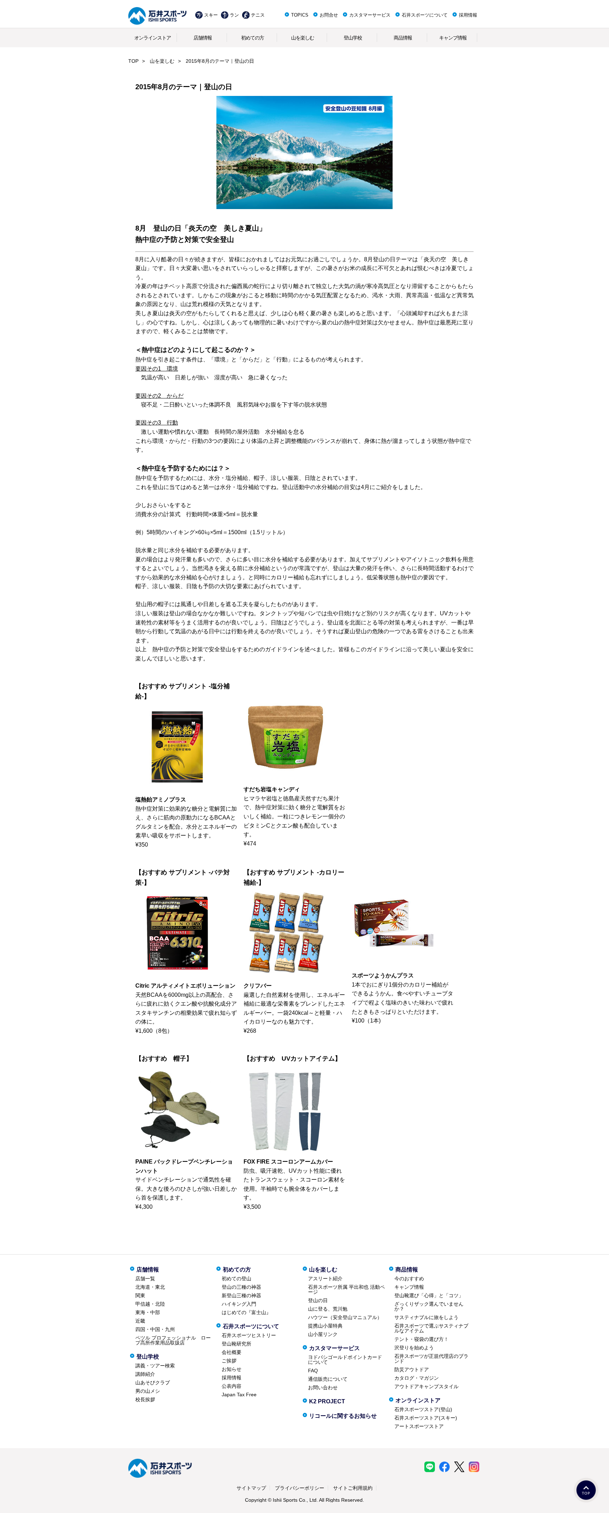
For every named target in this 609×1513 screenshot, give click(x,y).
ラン (234, 15)
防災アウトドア (411, 1369)
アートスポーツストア (419, 1426)
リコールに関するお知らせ (343, 1416)
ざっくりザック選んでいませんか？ (428, 1306)
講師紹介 (145, 1374)
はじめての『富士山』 (246, 1312)
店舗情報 (202, 38)
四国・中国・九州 (155, 1329)
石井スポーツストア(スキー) (425, 1418)
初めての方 (252, 38)
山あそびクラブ (152, 1382)
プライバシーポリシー (299, 1488)
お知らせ (231, 1369)
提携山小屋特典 (325, 1326)
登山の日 (318, 1300)
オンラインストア (152, 38)
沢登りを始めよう (414, 1347)
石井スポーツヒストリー (249, 1335)
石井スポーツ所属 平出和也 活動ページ (346, 1289)
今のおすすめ (409, 1278)
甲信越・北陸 (150, 1304)
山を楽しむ (302, 38)
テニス (258, 15)
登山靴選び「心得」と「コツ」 (428, 1295)
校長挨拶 (145, 1399)
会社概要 (231, 1352)
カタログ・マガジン (416, 1378)
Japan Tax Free (239, 1394)
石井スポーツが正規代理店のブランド (431, 1358)
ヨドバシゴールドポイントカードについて (345, 1359)
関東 (140, 1295)
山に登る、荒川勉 (327, 1309)
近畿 (140, 1321)
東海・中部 (147, 1312)
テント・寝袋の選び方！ (421, 1339)
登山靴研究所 (236, 1344)
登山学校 (353, 38)
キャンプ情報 (453, 38)
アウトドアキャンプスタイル (426, 1386)
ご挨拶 (229, 1360)
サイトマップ (251, 1488)
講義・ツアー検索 (155, 1365)
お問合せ (329, 15)
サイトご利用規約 (353, 1488)
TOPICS (299, 15)
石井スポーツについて (425, 15)
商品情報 (403, 38)
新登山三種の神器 (241, 1295)
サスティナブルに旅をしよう (426, 1317)
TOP (133, 61)
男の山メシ (147, 1391)
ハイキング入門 (239, 1304)
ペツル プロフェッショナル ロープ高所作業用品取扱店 (173, 1340)
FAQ (313, 1370)
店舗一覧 (145, 1278)
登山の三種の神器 (241, 1287)
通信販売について (327, 1379)
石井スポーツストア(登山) (423, 1409)
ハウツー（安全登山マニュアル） (345, 1317)
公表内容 (231, 1386)
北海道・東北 (150, 1287)
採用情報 (468, 15)
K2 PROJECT (327, 1401)
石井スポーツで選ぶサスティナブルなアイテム (431, 1328)
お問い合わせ (323, 1387)
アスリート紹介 (325, 1278)
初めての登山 (236, 1278)
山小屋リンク (323, 1334)
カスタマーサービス (369, 15)
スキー (211, 15)
